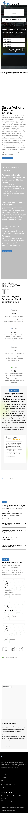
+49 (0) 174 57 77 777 (9, 784)
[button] (14, 524)
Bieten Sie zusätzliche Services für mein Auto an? (12, 546)
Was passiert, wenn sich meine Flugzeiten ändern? (12, 531)
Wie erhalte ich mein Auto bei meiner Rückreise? (12, 538)
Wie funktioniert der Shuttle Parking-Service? (11, 524)
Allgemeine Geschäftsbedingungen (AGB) (11, 796)
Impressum (3, 798)
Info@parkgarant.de (10, 639)
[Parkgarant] (11, 2)
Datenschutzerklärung (6, 801)
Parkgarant (12, 807)
